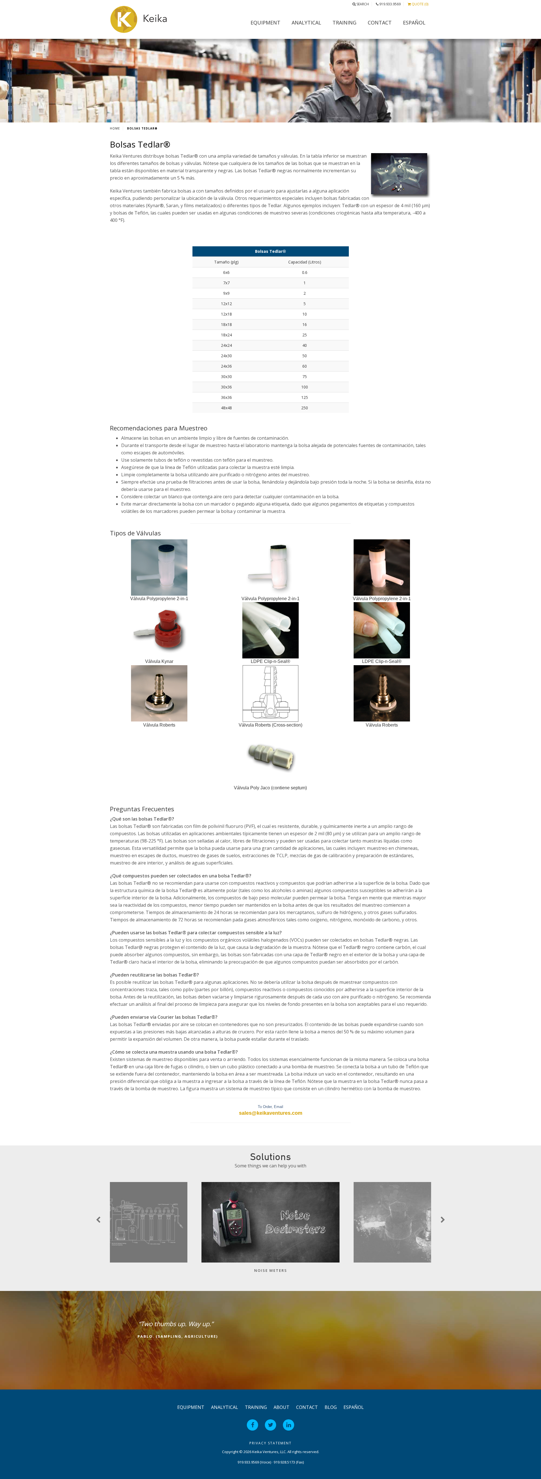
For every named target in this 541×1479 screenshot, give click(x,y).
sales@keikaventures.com (270, 1113)
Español (414, 22)
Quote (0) (419, 4)
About (281, 1407)
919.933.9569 (389, 4)
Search (362, 4)
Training (344, 22)
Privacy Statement (270, 1443)
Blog (331, 1407)
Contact (380, 22)
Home (115, 128)
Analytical (306, 22)
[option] (270, 1230)
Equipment (265, 22)
